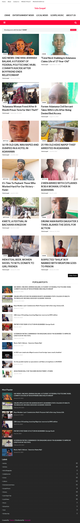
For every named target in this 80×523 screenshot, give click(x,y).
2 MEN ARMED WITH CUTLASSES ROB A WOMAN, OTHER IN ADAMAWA (59, 186)
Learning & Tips (40, 495)
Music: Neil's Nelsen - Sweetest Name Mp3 (28, 343)
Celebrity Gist (40, 474)
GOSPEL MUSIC (57, 15)
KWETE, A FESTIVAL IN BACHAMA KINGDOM (14, 223)
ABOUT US (71, 15)
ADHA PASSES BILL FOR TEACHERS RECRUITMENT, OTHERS (33, 371)
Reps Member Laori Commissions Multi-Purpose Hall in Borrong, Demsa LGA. (39, 305)
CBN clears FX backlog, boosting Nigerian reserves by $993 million (36, 315)
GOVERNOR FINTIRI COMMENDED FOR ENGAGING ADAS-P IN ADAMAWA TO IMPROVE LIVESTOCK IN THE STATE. (42, 335)
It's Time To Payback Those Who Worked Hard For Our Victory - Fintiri (19, 186)
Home (4, 1)
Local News (40, 499)
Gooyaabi (27, 520)
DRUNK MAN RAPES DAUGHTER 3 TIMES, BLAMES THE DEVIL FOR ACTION (59, 225)
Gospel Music (40, 488)
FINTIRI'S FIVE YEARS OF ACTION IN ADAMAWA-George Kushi (34, 324)
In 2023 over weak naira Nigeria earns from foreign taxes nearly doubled (37, 352)
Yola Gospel (40, 8)
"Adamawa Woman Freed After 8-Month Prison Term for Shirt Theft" (20, 108)
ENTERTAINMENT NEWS (23, 15)
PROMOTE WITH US (38, 1)
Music (40, 503)
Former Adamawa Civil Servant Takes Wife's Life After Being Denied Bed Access (57, 110)
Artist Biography (40, 470)
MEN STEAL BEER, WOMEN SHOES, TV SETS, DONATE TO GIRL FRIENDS (18, 263)
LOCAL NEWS (42, 15)
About (9, 1)
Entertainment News (40, 485)
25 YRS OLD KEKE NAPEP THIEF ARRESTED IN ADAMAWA (58, 146)
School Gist (40, 506)
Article (40, 463)
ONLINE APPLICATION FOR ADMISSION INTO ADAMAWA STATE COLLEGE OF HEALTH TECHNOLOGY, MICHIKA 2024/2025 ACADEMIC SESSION (42, 297)
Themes (11, 520)
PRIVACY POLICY (26, 1)
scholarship (40, 513)
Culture (40, 481)
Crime (7, 15)
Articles (40, 467)
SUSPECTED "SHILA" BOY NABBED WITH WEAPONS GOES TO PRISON (58, 263)
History (40, 492)
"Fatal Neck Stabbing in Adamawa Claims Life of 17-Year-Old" (58, 59)
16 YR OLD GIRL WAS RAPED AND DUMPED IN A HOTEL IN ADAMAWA (20, 148)
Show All (73, 30)
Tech (40, 510)
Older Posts (73, 275)
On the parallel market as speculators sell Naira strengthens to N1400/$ (38, 362)
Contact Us (16, 1)
